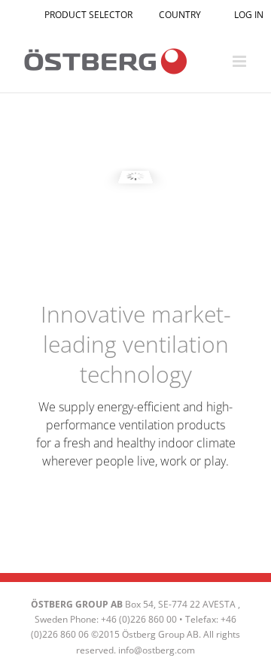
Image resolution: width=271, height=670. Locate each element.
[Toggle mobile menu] (240, 61)
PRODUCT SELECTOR (88, 14)
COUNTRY (180, 14)
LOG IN (247, 14)
